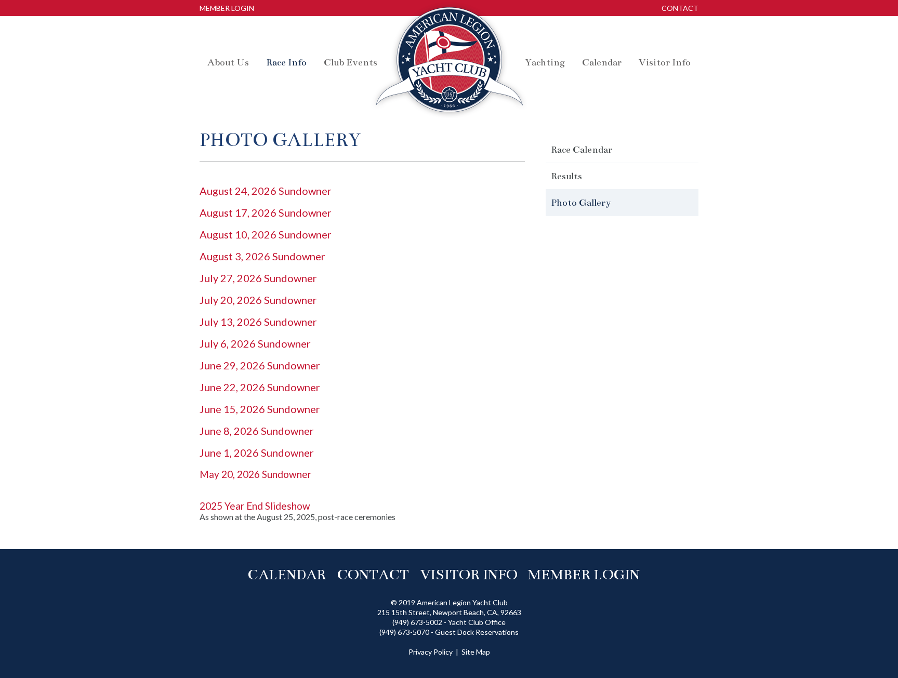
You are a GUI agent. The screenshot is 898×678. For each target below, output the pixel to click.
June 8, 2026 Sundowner (257, 430)
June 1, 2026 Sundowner (257, 452)
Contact (680, 8)
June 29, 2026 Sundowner (260, 365)
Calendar (286, 574)
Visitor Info (469, 574)
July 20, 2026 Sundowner (258, 300)
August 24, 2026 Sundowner (266, 190)
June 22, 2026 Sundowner (260, 387)
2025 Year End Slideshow (255, 506)
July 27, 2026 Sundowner (258, 278)
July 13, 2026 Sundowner (258, 321)
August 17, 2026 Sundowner (266, 212)
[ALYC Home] (449, 62)
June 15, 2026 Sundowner (260, 409)
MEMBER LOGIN (585, 574)
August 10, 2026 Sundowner (266, 234)
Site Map (475, 651)
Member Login (227, 8)
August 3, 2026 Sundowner (262, 256)
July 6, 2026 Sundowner (255, 343)
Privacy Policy (430, 651)
